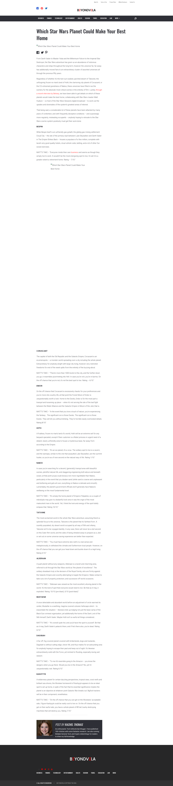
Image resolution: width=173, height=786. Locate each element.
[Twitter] (46, 8)
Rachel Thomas (74, 724)
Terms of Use (104, 2)
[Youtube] (51, 769)
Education (103, 18)
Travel (95, 18)
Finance (49, 18)
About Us (96, 2)
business (74, 152)
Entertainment (70, 18)
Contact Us (132, 2)
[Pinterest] (42, 8)
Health (80, 18)
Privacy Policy (113, 2)
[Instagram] (48, 769)
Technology (58, 18)
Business (41, 18)
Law (111, 18)
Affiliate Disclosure (123, 2)
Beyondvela (61, 783)
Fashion (87, 18)
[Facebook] (37, 8)
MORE (116, 18)
